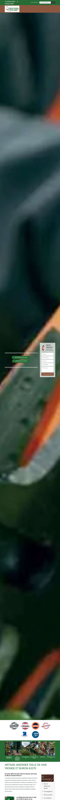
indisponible (10, 1)
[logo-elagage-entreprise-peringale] (12, 9)
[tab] (30, 400)
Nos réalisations (21, 357)
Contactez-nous (21, 361)
